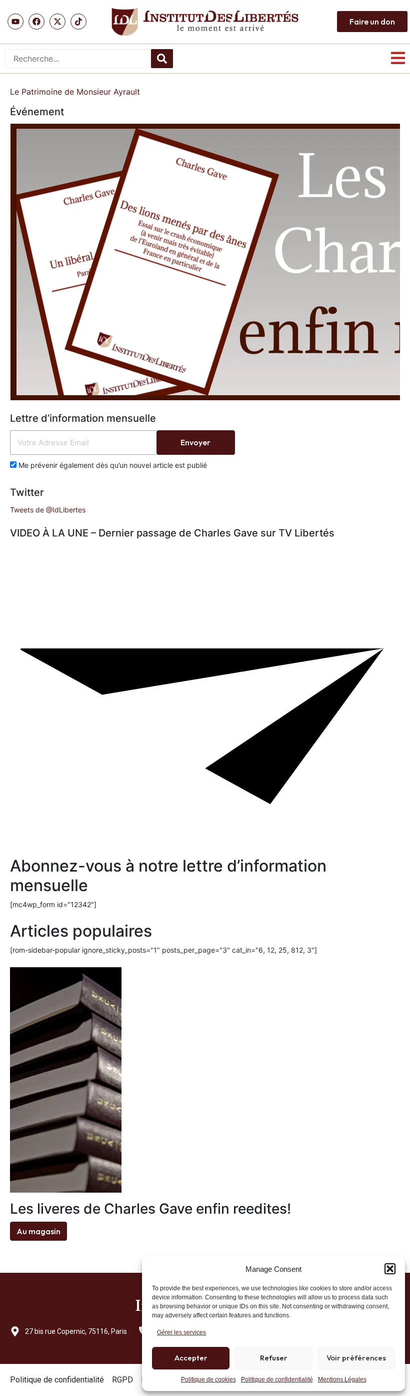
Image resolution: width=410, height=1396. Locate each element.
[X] (58, 22)
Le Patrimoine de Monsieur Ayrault (75, 92)
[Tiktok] (78, 22)
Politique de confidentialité (277, 1379)
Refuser (274, 1357)
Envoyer (195, 442)
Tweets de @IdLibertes (48, 509)
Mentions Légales (342, 1379)
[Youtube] (16, 22)
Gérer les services (181, 1332)
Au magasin (38, 1231)
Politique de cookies (208, 1379)
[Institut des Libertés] (205, 22)
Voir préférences (356, 1357)
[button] (390, 1269)
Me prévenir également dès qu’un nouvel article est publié (111, 465)
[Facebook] (36, 22)
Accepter (191, 1357)
